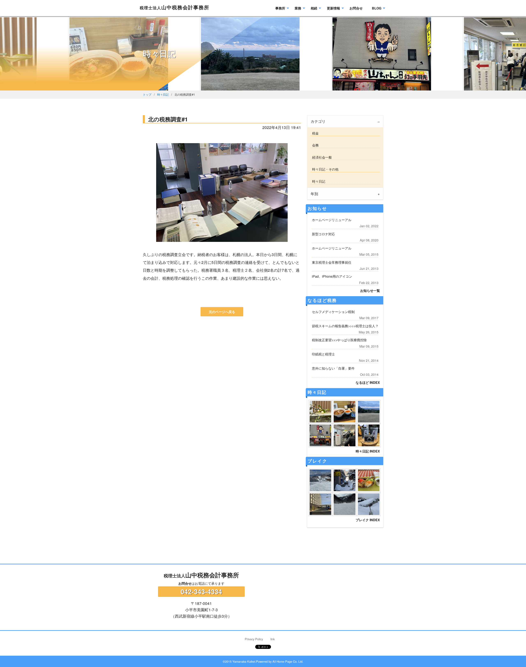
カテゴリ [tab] (318, 121)
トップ (147, 94)
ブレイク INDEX (368, 519)
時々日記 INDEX (368, 451)
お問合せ (184, 583)
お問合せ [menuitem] (356, 8)
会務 (314, 145)
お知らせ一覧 (370, 290)
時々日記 (163, 94)
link (272, 639)
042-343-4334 (201, 591)
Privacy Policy (254, 639)
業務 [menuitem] (298, 8)
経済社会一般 (321, 157)
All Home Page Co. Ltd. (287, 661)
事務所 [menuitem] (280, 8)
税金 (314, 133)
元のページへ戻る (222, 311)
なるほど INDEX (368, 382)
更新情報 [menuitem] (333, 8)
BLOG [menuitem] (376, 8)
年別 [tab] (314, 193)
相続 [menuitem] (314, 8)
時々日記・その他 (324, 169)
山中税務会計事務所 (174, 7)
